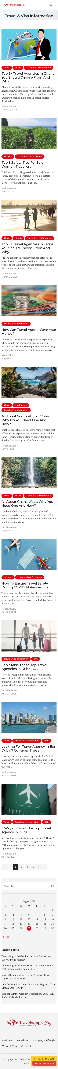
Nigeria (18, 238)
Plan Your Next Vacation (44, 1063)
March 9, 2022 (9, 109)
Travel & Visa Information (38, 67)
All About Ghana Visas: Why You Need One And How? (27, 503)
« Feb (6, 937)
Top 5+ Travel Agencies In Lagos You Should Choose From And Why (27, 248)
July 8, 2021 (7, 530)
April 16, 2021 (8, 857)
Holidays (8, 156)
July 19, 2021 (8, 449)
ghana (18, 67)
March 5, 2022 (9, 191)
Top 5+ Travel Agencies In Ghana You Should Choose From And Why (27, 77)
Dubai (6, 740)
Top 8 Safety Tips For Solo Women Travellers (22, 164)
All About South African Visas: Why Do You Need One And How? (25, 420)
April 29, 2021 (8, 612)
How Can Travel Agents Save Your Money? (28, 332)
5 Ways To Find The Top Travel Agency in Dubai (26, 830)
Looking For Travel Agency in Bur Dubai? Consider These (28, 748)
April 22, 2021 (8, 775)
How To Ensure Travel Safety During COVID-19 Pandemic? (24, 585)
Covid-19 (8, 577)
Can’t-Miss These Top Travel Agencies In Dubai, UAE (24, 667)
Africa (7, 67)
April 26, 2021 (8, 693)
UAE (36, 659)
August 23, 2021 (9, 358)
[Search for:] (29, 886)
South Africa (21, 405)
